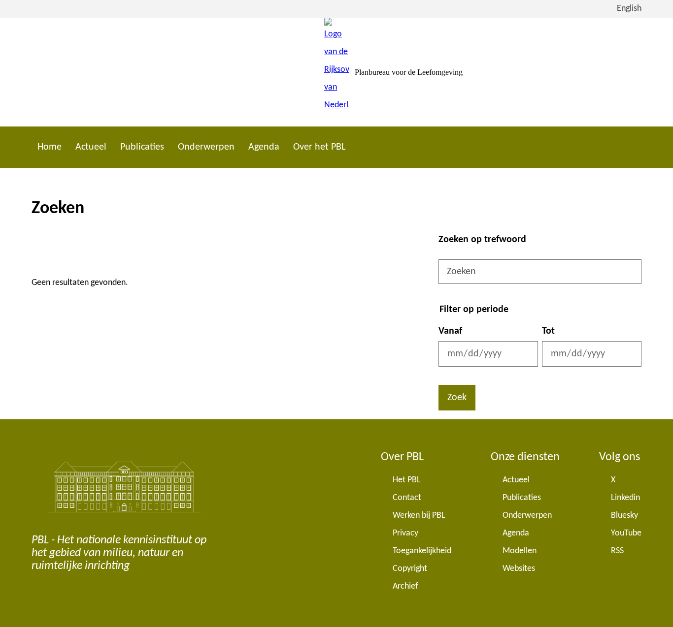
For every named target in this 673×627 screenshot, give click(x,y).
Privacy (405, 533)
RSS (617, 551)
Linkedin (625, 497)
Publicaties (142, 147)
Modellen (520, 551)
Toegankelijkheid (422, 551)
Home (49, 147)
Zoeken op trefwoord (482, 240)
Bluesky (624, 515)
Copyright (410, 568)
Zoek (457, 398)
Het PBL (407, 480)
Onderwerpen (206, 147)
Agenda (263, 147)
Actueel (90, 147)
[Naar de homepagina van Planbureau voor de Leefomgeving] (336, 72)
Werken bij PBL (419, 515)
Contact (407, 497)
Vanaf (450, 331)
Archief (405, 586)
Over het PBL (319, 147)
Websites (519, 568)
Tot (548, 331)
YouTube (626, 533)
